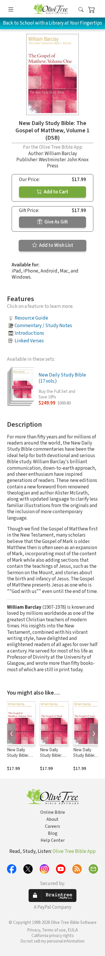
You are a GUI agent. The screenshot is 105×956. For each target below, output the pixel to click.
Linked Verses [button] (29, 340)
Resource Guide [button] (31, 318)
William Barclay (61, 153)
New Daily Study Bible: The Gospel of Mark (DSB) (52, 758)
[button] (80, 10)
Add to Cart (55, 191)
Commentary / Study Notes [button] (43, 325)
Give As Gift (55, 221)
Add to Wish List (55, 245)
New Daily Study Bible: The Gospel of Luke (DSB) (86, 758)
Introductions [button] (29, 333)
